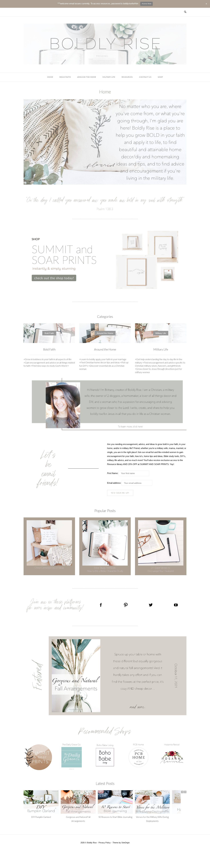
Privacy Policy (105, 843)
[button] (185, 792)
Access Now (146, 4)
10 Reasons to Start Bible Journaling (115, 817)
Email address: (114, 483)
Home (50, 77)
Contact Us (145, 77)
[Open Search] (185, 12)
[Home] (105, 63)
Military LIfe (109, 77)
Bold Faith (65, 77)
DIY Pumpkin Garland (41, 817)
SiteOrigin (125, 843)
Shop (160, 77)
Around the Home (86, 77)
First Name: (112, 473)
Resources (127, 77)
